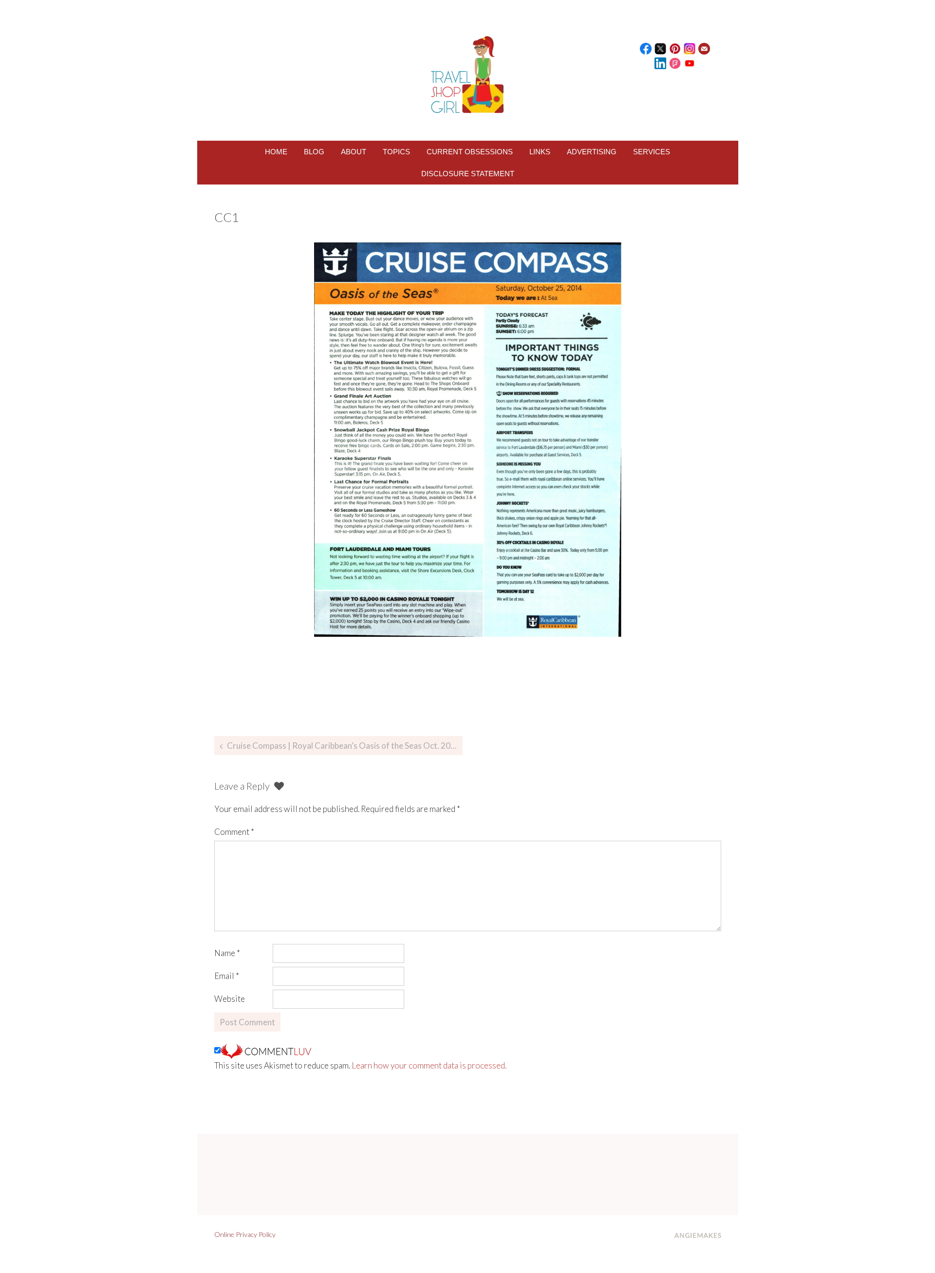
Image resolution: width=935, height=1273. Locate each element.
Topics (396, 152)
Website (229, 999)
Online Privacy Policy (245, 1234)
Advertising (592, 152)
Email (226, 976)
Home (276, 152)
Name (227, 953)
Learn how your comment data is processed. (429, 1065)
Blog (314, 152)
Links (539, 152)
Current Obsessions (470, 152)
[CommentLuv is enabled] (266, 1050)
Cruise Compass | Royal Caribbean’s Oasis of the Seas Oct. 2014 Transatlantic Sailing (345, 745)
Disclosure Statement (467, 173)
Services (651, 152)
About (353, 152)
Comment (234, 832)
